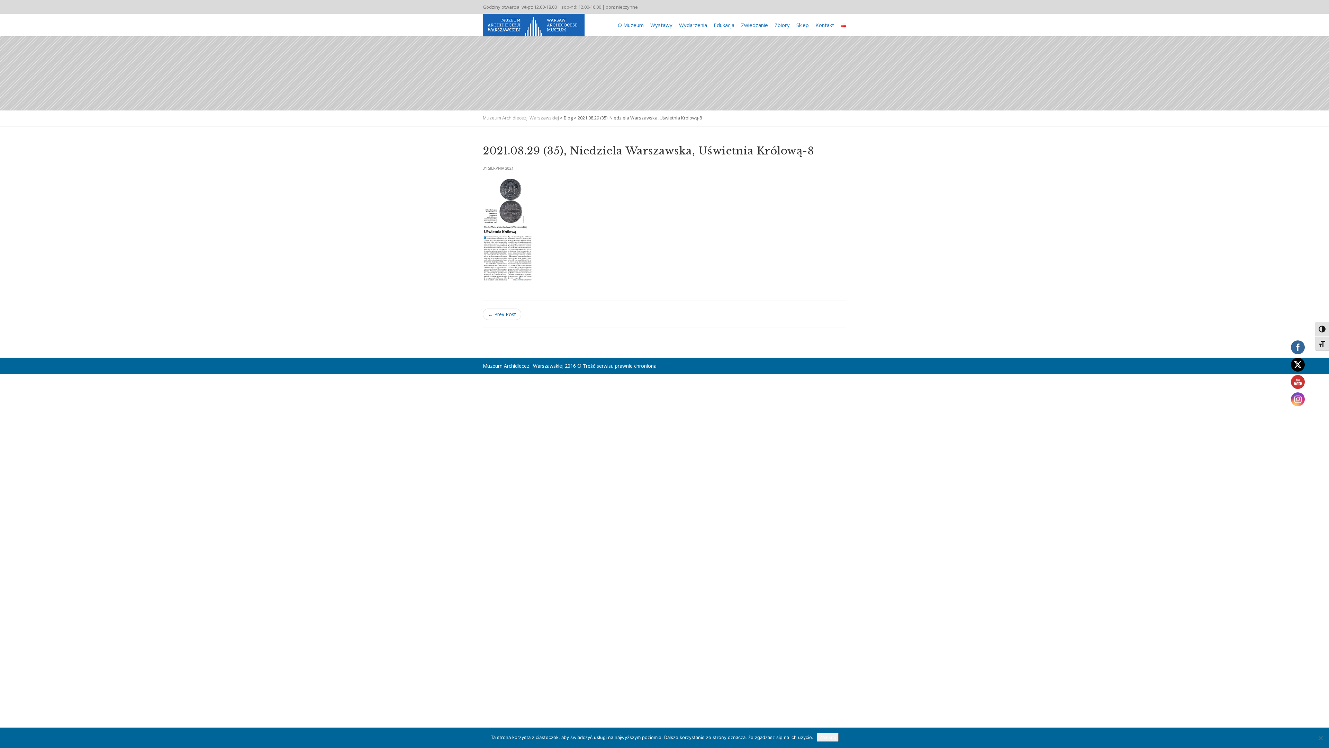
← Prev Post (502, 314)
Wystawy (661, 24)
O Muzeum (631, 24)
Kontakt (824, 24)
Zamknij (828, 737)
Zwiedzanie (754, 24)
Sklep (802, 24)
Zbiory (782, 24)
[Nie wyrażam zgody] (1320, 737)
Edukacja (724, 24)
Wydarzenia (693, 24)
